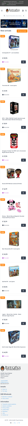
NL (15, 422)
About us (4, 389)
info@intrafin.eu (4, 382)
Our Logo (4, 391)
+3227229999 (4, 380)
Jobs (3, 413)
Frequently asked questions (9, 404)
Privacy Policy (5, 407)
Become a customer (7, 396)
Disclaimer (4, 411)
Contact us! (5, 415)
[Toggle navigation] (2, 10)
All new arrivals (22, 31)
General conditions (6, 406)
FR (19, 422)
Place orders (5, 398)
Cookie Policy (5, 409)
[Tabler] (13, 10)
